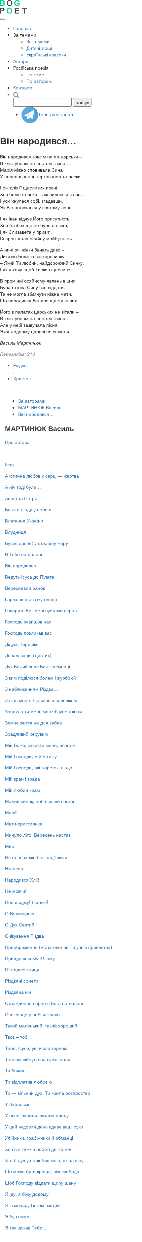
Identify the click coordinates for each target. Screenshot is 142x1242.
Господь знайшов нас (28, 621)
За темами (38, 41)
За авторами (32, 400)
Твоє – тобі (16, 1036)
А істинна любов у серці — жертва (42, 475)
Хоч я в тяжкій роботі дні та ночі (39, 1149)
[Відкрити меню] (2, 19)
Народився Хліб (22, 879)
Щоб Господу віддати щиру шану (40, 1182)
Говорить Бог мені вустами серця (41, 610)
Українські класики (46, 54)
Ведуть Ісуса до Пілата (29, 576)
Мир (9, 846)
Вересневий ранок (25, 588)
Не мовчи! (15, 891)
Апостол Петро (21, 498)
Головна (22, 28)
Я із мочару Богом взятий (32, 1205)
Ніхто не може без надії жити (36, 857)
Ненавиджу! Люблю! (26, 902)
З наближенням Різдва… (31, 689)
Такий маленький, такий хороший (41, 1025)
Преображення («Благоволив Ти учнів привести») (58, 947)
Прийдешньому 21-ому (30, 958)
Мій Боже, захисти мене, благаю (40, 745)
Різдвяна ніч (18, 992)
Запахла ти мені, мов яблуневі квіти (43, 711)
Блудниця (15, 531)
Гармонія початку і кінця (31, 599)
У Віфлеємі (17, 1104)
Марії (11, 812)
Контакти (22, 87)
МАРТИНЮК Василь (39, 407)
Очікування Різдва (24, 935)
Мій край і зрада (22, 778)
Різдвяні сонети (21, 980)
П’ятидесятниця (22, 969)
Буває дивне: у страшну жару (36, 543)
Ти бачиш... (17, 1070)
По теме (35, 74)
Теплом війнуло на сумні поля (37, 1059)
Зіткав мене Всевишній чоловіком (41, 700)
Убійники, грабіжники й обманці (39, 1137)
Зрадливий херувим (26, 733)
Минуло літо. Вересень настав (38, 834)
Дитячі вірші (39, 48)
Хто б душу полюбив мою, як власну (44, 1160)
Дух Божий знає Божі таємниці (37, 666)
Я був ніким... (19, 1216)
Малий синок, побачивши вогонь (40, 801)
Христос (22, 378)
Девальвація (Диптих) (28, 655)
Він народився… (36, 414)
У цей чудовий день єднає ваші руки (44, 1126)
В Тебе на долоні (23, 554)
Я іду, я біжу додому (27, 1194)
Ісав (9, 464)
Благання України (24, 520)
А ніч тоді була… (23, 487)
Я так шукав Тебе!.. (25, 1227)
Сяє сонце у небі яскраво (32, 1014)
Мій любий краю (22, 790)
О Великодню (19, 913)
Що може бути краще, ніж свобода (42, 1171)
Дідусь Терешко (22, 644)
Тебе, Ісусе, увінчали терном (36, 1048)
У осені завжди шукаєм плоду (37, 1115)
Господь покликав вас (28, 632)
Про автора (17, 442)
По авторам (39, 81)
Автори (20, 61)
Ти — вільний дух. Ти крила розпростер (47, 1093)
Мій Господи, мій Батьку (31, 756)
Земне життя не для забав (33, 722)
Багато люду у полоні (28, 509)
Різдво (20, 365)
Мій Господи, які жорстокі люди (38, 767)
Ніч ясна (14, 868)
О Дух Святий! (20, 924)
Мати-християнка (23, 823)
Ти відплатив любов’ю (28, 1081)
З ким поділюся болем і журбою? (41, 677)
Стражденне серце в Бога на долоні (44, 1003)
